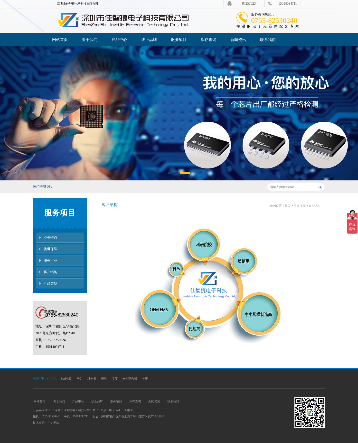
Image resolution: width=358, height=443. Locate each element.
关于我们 (89, 40)
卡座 (145, 378)
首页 (288, 205)
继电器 (91, 378)
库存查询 (208, 40)
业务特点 (50, 237)
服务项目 (179, 40)
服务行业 (50, 260)
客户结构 (50, 272)
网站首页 (60, 40)
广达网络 (53, 422)
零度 (115, 378)
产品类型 (50, 283)
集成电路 (66, 378)
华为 (80, 378)
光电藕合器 (129, 378)
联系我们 (268, 40)
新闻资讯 (238, 40)
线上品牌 (149, 40)
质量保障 (50, 249)
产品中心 (119, 40)
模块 (104, 378)
